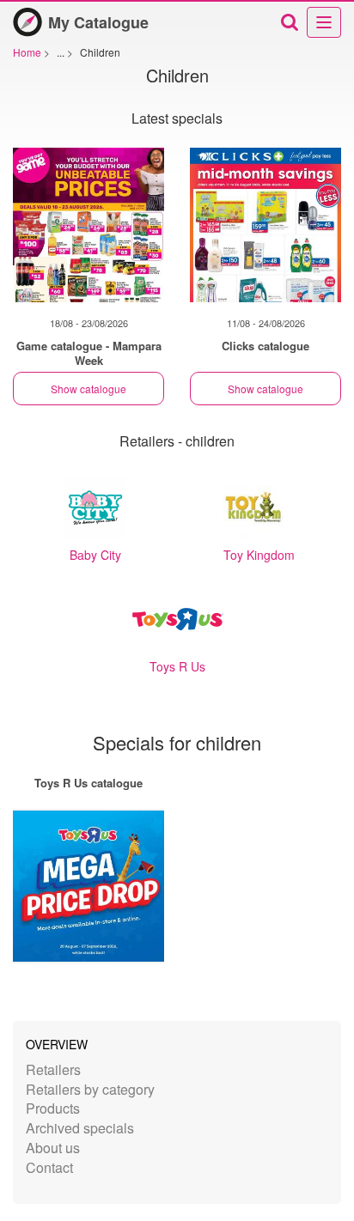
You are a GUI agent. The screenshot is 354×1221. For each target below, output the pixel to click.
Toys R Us (177, 666)
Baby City (95, 554)
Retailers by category (90, 1089)
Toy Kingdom (259, 554)
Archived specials (80, 1128)
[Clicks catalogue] (265, 225)
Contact (49, 1167)
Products (53, 1108)
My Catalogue (98, 22)
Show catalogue (88, 388)
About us (53, 1147)
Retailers (53, 1069)
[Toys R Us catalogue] (88, 886)
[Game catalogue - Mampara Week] (88, 225)
